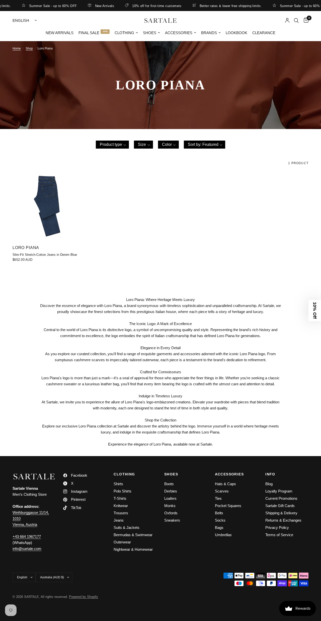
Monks (170, 506)
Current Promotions (281, 498)
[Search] (296, 20)
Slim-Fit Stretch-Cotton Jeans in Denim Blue (45, 255)
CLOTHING (124, 474)
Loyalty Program (278, 491)
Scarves (222, 491)
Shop (29, 48)
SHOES (171, 474)
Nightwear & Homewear (133, 549)
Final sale (88, 33)
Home (17, 48)
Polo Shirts (122, 491)
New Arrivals (97, 6)
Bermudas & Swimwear (133, 535)
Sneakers (172, 520)
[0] (304, 20)
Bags (219, 527)
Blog (269, 484)
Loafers (170, 498)
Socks (220, 520)
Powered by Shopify (83, 597)
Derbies (170, 491)
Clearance (263, 33)
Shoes (149, 33)
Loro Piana (26, 247)
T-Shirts (120, 498)
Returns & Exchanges (283, 520)
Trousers (121, 513)
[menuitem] (59, 32)
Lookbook (236, 33)
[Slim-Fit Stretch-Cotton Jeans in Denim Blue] (47, 206)
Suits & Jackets (126, 527)
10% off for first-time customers (149, 6)
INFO (270, 474)
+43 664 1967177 (27, 536)
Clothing (124, 33)
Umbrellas (223, 535)
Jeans (119, 520)
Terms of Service (279, 535)
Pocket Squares (228, 506)
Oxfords (171, 513)
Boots (169, 484)
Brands (209, 33)
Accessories (178, 33)
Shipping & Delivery (281, 513)
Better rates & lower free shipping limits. (223, 6)
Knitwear (121, 506)
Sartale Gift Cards (280, 506)
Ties (218, 498)
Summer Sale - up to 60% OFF (45, 6)
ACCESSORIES (229, 474)
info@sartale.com (27, 548)
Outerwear (122, 542)
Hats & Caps (225, 484)
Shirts (118, 484)
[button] (112, 145)
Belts (219, 513)
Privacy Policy (277, 527)
